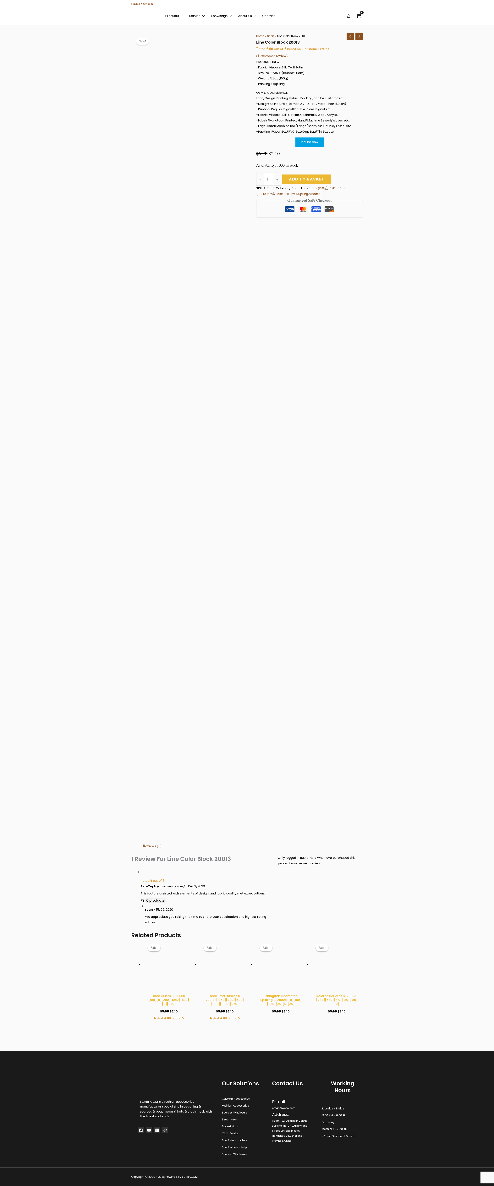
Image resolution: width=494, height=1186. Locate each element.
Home (260, 36)
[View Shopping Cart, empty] (358, 16)
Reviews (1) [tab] (152, 845)
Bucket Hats (230, 1126)
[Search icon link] (341, 16)
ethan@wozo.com (142, 3)
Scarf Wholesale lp (234, 1147)
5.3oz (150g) (318, 188)
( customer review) (272, 55)
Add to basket (306, 179)
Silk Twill (291, 194)
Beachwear (229, 1119)
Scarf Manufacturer (235, 1140)
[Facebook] (141, 1130)
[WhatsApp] (165, 1130)
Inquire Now (309, 142)
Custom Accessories (236, 1099)
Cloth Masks (230, 1133)
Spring (303, 194)
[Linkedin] (157, 1130)
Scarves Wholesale (234, 1112)
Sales (279, 194)
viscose (315, 194)
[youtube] (149, 1130)
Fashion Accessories (235, 1106)
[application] (181, 16)
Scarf (270, 36)
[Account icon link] (348, 16)
